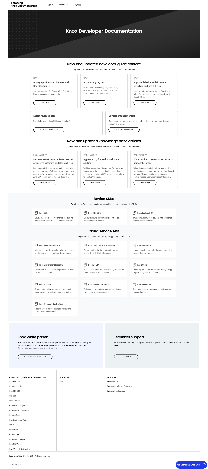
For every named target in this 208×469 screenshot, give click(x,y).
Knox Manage (14, 434)
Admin (50, 4)
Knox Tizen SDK (14, 401)
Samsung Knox (112, 381)
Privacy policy (14, 465)
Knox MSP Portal (15, 444)
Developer (63, 4)
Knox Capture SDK (15, 386)
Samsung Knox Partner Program (118, 386)
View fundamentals (124, 129)
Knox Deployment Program (19, 420)
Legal (29, 465)
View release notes (49, 129)
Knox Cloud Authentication (19, 410)
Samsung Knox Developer (116, 391)
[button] (27, 374)
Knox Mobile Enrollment (18, 439)
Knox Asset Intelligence (17, 405)
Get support (126, 357)
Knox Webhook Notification (19, 449)
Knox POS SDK (14, 391)
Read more (45, 102)
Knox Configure (15, 415)
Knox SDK (12, 396)
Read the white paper (34, 357)
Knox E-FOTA (14, 425)
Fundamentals (14, 381)
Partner (78, 4)
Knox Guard (13, 429)
